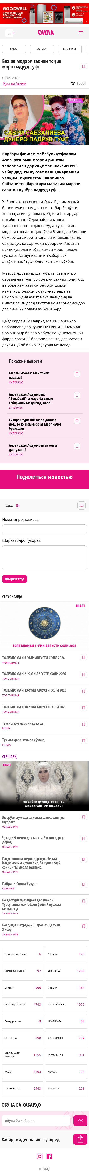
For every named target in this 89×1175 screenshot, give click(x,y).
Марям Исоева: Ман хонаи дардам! (29, 375)
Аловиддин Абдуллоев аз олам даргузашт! (33, 447)
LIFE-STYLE (69, 49)
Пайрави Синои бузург (19, 884)
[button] (81, 33)
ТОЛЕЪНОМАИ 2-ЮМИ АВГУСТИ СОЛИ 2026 (34, 674)
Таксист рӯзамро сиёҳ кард (22, 723)
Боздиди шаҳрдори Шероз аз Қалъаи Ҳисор (31, 927)
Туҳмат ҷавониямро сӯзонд (23, 740)
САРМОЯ (41, 49)
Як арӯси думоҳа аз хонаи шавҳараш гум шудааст (33, 819)
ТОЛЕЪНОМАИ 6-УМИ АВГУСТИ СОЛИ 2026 (33, 658)
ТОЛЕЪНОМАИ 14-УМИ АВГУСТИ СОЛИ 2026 (34, 707)
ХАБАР (14, 49)
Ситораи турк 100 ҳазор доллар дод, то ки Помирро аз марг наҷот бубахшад (35, 424)
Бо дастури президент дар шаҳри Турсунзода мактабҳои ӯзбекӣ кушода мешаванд (31, 904)
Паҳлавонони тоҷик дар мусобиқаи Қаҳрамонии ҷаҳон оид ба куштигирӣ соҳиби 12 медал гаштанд (31, 863)
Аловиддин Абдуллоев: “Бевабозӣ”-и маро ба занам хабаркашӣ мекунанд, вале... (31, 398)
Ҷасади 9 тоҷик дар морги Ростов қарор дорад (33, 840)
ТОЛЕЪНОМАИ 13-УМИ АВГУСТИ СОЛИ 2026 (34, 690)
